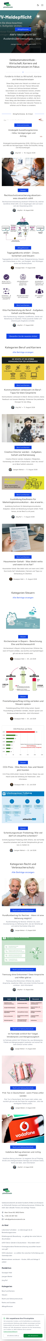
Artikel (5, 1225)
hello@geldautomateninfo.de (15, 1219)
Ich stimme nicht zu (13, 1335)
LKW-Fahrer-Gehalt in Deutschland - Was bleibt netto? (21, 1243)
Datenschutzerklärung (10, 1331)
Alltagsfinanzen (23, 29)
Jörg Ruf (4, 1280)
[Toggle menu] (42, 5)
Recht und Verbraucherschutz (23, 910)
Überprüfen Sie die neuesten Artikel (23, 336)
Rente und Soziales (23, 125)
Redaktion (6, 1268)
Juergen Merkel (7, 1276)
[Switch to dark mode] (38, 5)
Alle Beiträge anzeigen (23, 352)
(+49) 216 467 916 (11, 1216)
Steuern (23, 190)
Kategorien (7, 1286)
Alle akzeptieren (33, 1335)
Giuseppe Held (7, 1273)
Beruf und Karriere (23, 305)
